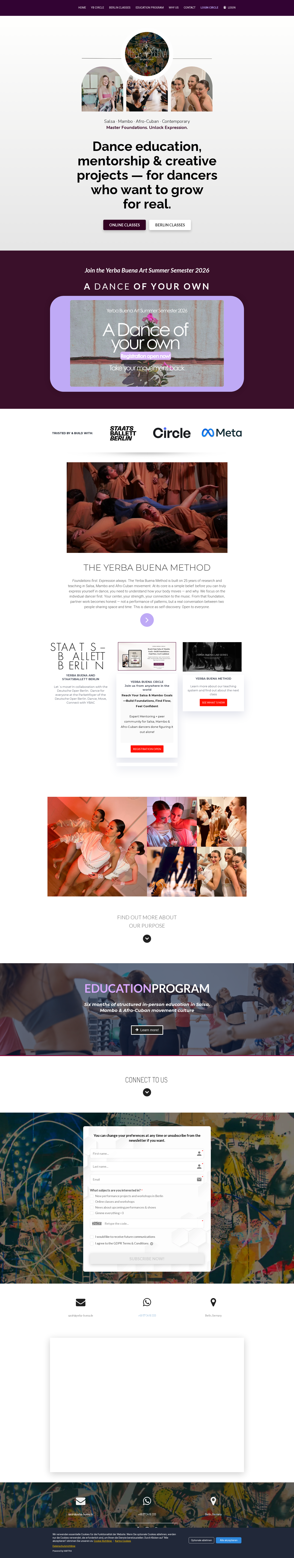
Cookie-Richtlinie (103, 1541)
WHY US (174, 7)
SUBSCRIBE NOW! (147, 1258)
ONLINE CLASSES (124, 225)
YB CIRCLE (97, 7)
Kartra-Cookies (123, 1541)
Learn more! (149, 1030)
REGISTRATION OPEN (147, 748)
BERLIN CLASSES (119, 7)
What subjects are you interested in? (115, 1190)
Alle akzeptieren (229, 1540)
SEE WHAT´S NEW (213, 702)
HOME (82, 7)
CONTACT (189, 7)
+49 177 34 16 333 (147, 1315)
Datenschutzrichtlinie (64, 1546)
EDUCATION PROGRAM (150, 7)
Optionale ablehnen (201, 1540)
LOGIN (231, 7)
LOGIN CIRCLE (209, 7)
